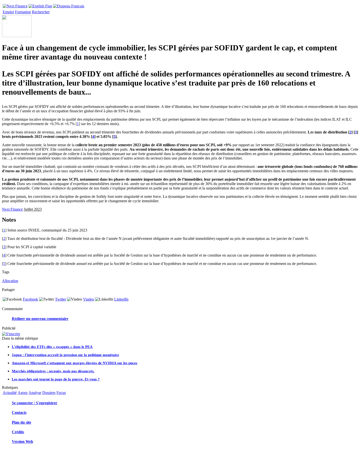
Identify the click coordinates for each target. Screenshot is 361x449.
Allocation (10, 281)
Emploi (8, 12)
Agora (23, 393)
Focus (61, 393)
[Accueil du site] (15, 5)
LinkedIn (121, 299)
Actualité (10, 393)
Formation (23, 12)
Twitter (60, 299)
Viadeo (88, 299)
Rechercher (41, 12)
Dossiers (49, 393)
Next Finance (12, 209)
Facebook (30, 299)
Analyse (34, 393)
